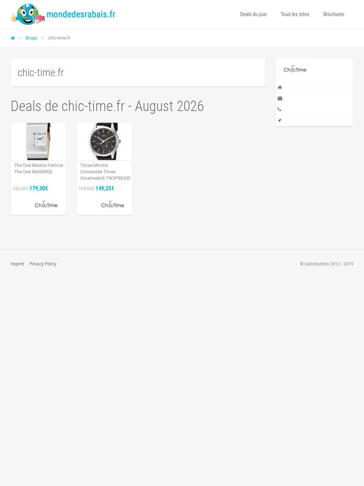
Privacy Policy (43, 264)
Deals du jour (253, 14)
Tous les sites (295, 14)
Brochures (333, 14)
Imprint (17, 264)
